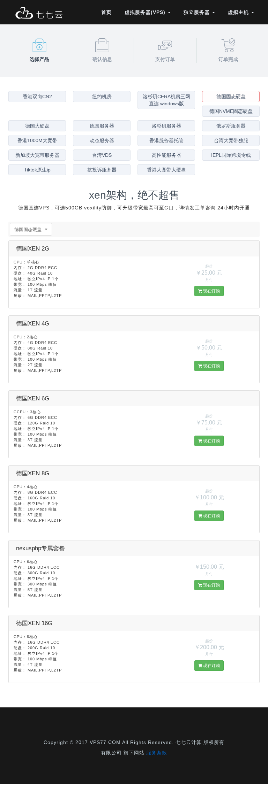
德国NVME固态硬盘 (231, 111)
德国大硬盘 (37, 126)
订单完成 (228, 59)
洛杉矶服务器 (166, 126)
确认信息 (102, 59)
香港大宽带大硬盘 (166, 169)
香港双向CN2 (37, 96)
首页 (106, 12)
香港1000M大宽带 (37, 140)
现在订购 (211, 291)
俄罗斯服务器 (231, 126)
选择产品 (39, 59)
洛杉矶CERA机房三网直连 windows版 (166, 100)
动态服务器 (102, 140)
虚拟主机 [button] (239, 12)
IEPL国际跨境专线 (231, 155)
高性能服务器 (166, 155)
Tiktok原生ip (37, 169)
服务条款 (156, 752)
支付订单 (165, 59)
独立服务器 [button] (197, 12)
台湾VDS (102, 155)
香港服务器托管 (166, 140)
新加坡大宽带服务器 (37, 155)
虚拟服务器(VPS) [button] (146, 12)
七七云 (38, 14)
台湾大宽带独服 (231, 140)
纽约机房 (102, 96)
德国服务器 (102, 126)
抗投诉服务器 (102, 169)
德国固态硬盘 (231, 96)
